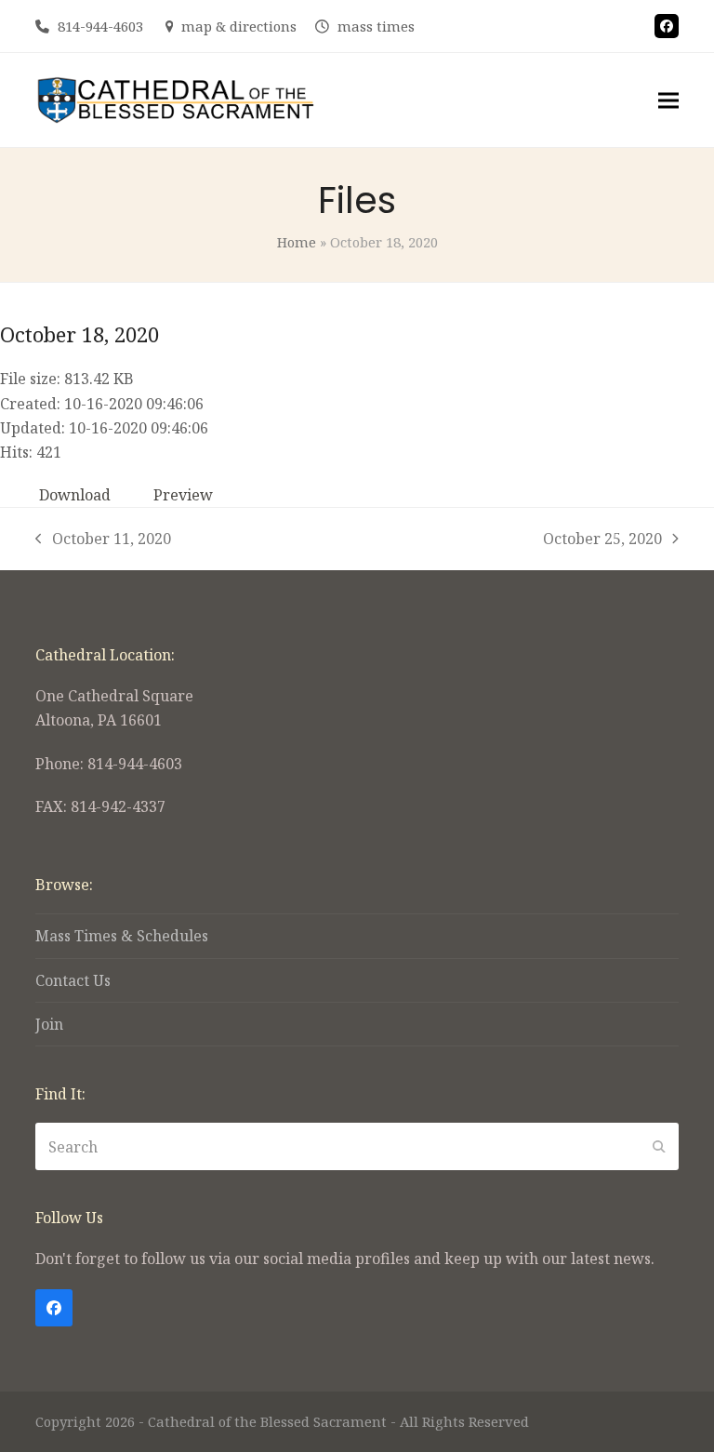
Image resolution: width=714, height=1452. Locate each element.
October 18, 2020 (79, 334)
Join (49, 1024)
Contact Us (73, 980)
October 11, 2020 (103, 539)
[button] (668, 100)
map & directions (239, 26)
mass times (376, 26)
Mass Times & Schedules (121, 936)
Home (296, 242)
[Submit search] (659, 1147)
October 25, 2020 (602, 539)
